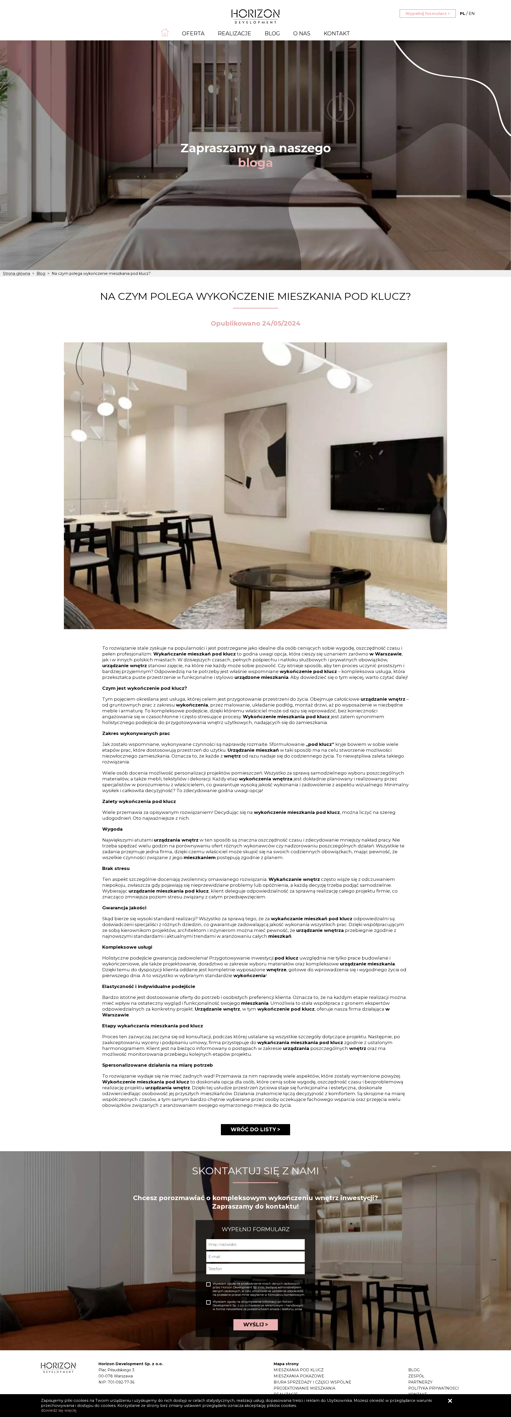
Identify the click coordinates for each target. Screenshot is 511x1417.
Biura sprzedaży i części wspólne (312, 1382)
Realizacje (234, 33)
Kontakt (337, 33)
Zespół (416, 1376)
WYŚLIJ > (255, 1325)
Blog (272, 33)
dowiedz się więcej (58, 1410)
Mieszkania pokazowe (299, 1376)
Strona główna (16, 273)
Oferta (193, 33)
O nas (301, 33)
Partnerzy (420, 1382)
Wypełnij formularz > (427, 13)
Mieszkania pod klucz (299, 1370)
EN (467, 13)
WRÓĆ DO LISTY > (255, 1129)
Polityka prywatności (433, 1388)
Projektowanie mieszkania (304, 1388)
